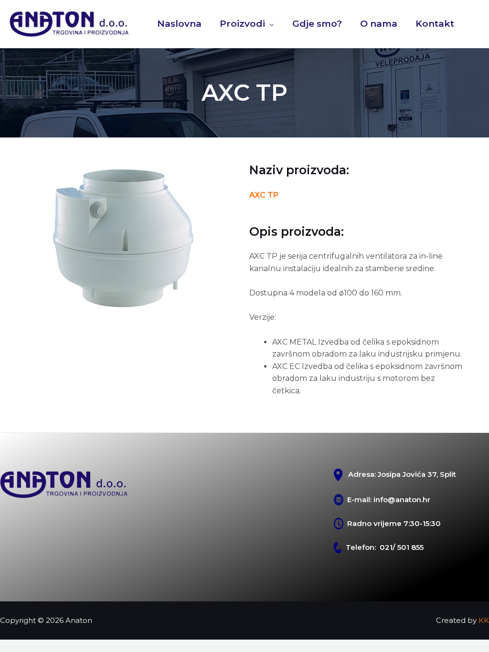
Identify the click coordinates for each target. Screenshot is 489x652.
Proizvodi (242, 23)
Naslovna (179, 23)
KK (483, 620)
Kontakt (434, 23)
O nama (378, 23)
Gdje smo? (317, 23)
